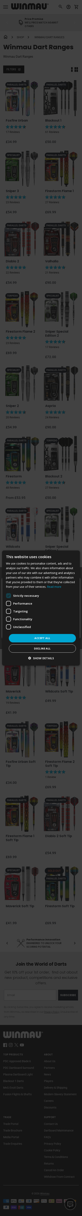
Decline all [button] (42, 648)
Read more (54, 587)
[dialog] (41, 608)
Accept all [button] (42, 638)
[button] (41, 657)
